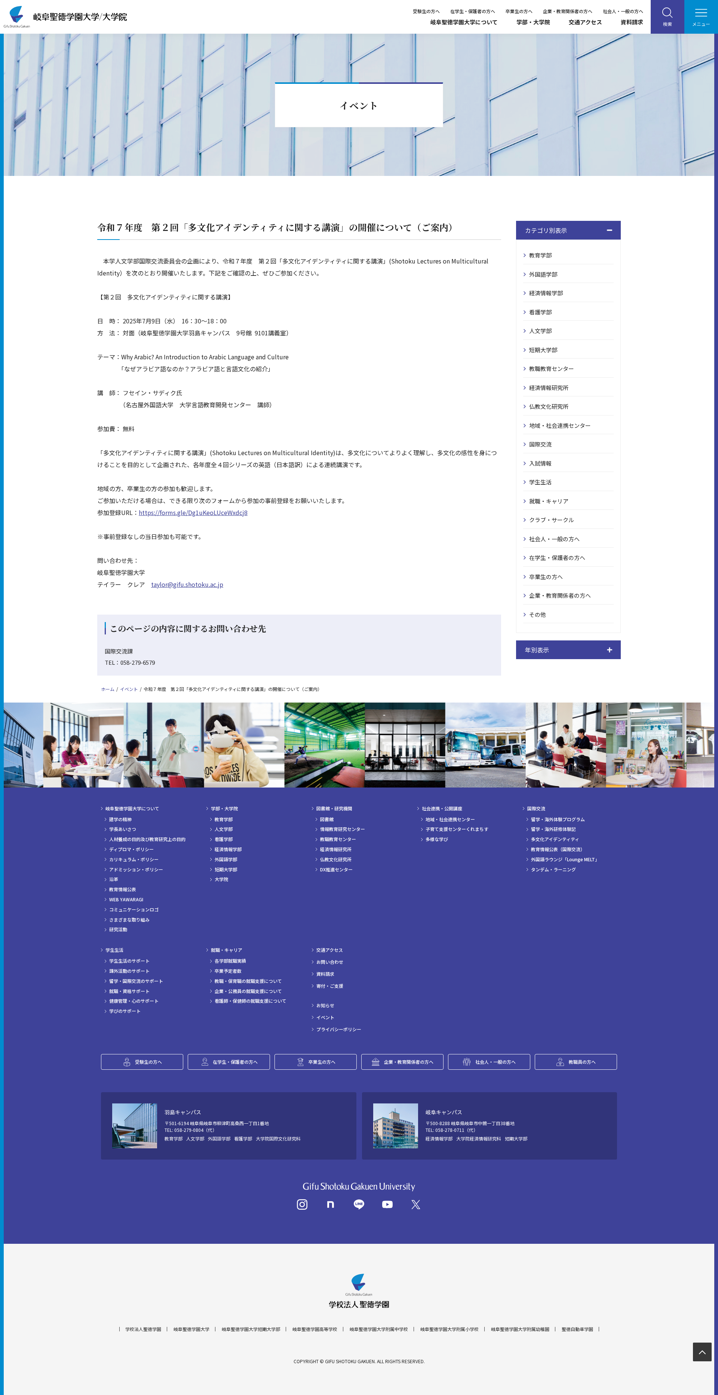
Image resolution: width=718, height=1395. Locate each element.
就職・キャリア (548, 501)
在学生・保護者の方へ (472, 11)
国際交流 (540, 444)
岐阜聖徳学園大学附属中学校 (379, 1329)
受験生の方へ (426, 11)
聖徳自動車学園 (577, 1329)
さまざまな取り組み (129, 920)
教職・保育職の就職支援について (248, 981)
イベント (129, 689)
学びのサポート (125, 1011)
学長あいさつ (122, 829)
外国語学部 (543, 274)
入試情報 (540, 463)
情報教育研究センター (342, 829)
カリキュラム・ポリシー (134, 859)
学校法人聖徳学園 (143, 1329)
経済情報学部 (546, 293)
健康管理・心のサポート (134, 1001)
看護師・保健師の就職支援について (250, 1001)
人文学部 (540, 331)
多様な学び (437, 839)
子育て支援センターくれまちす (457, 829)
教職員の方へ (582, 1062)
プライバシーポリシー (338, 1029)
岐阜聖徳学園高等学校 (314, 1329)
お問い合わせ (329, 962)
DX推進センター (336, 869)
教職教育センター (551, 368)
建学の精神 (120, 819)
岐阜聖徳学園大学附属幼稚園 (520, 1329)
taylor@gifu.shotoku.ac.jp (187, 584)
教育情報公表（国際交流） (558, 849)
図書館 (327, 819)
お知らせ (325, 1005)
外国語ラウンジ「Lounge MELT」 (565, 859)
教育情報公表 (122, 889)
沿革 (113, 879)
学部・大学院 (533, 22)
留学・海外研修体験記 (553, 829)
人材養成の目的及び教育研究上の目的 (147, 839)
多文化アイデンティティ (555, 839)
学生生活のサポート (129, 961)
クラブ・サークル (551, 520)
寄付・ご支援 (329, 986)
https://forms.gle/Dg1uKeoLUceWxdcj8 (193, 512)
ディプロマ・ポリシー (131, 849)
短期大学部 (543, 350)
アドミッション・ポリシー (136, 869)
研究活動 (118, 929)
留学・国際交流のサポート (136, 981)
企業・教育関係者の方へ (567, 11)
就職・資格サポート (129, 991)
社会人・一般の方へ (623, 11)
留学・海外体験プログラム (558, 819)
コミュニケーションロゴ (134, 910)
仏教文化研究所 (548, 406)
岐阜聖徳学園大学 (191, 1329)
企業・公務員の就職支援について (248, 991)
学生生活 (540, 482)
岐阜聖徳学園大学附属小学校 (449, 1329)
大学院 (221, 879)
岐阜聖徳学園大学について (464, 22)
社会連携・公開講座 (442, 808)
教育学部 (540, 255)
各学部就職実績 (230, 961)
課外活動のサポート (129, 971)
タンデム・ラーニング (553, 869)
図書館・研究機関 (334, 808)
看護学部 (540, 312)
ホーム (107, 689)
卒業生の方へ (519, 11)
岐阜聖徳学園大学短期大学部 (251, 1329)
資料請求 (632, 22)
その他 (537, 614)
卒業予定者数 (228, 971)
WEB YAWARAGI (126, 899)
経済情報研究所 (548, 388)
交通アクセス (585, 22)
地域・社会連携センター (560, 425)
